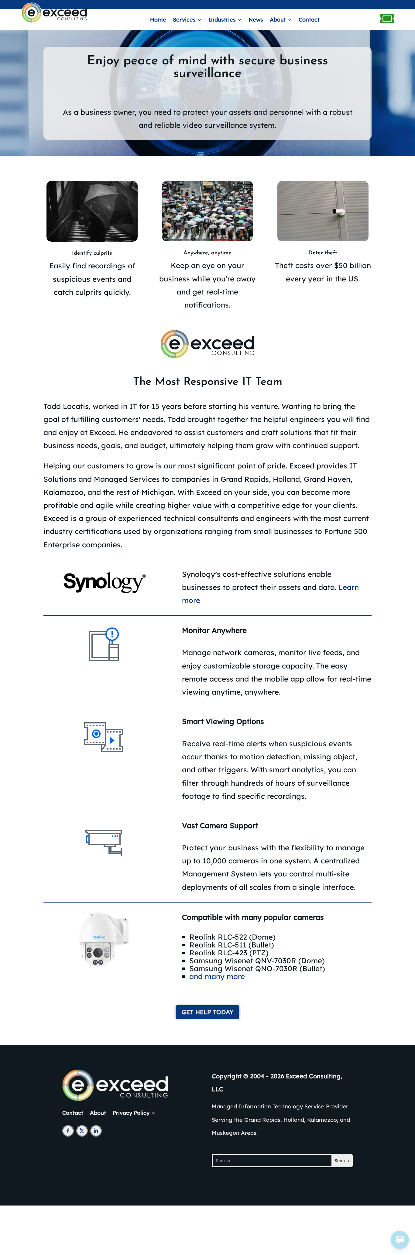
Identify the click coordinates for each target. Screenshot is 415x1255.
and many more (217, 976)
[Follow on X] (82, 1131)
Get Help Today (207, 1012)
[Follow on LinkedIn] (96, 1131)
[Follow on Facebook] (68, 1131)
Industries (222, 20)
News (256, 20)
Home (158, 20)
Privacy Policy (131, 1112)
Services (184, 20)
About (278, 20)
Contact (309, 20)
